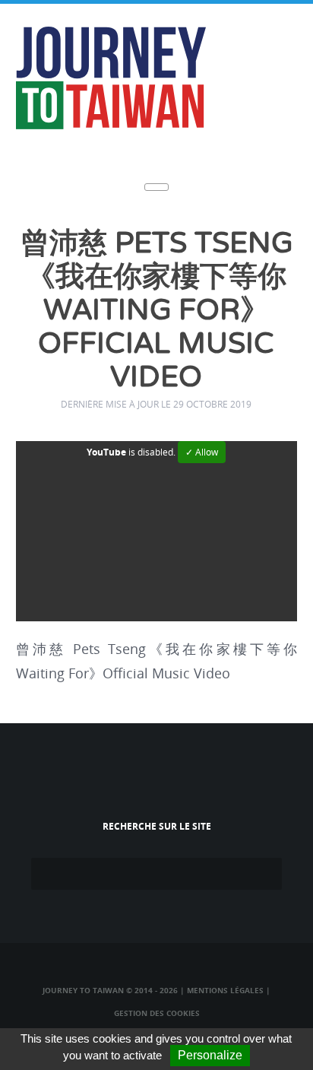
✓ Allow (201, 452)
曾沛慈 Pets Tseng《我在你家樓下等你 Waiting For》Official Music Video (156, 310)
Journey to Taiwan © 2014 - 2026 (110, 990)
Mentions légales (225, 990)
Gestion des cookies (157, 1013)
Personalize (210, 1055)
